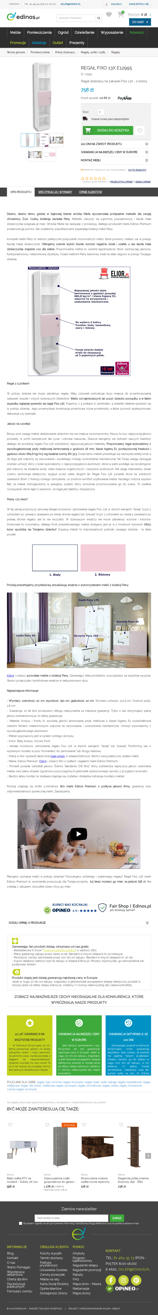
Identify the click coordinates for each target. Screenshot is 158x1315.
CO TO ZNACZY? (137, 170)
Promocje (18, 43)
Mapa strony (82, 1293)
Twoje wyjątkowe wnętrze (59, 950)
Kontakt (14, 4)
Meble (15, 32)
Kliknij (10, 675)
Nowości (137, 32)
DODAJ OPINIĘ (142, 181)
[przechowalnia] (111, 14)
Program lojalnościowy (82, 1259)
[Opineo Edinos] (122, 1289)
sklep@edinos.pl (71, 4)
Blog (10, 1253)
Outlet (58, 43)
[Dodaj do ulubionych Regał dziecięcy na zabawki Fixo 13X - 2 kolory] (140, 130)
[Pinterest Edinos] (136, 1281)
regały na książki (73, 1082)
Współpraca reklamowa (15, 1273)
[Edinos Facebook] (111, 1281)
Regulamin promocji (87, 1270)
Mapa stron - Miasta (87, 1284)
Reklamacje (81, 1288)
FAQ (76, 1279)
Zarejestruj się (139, 4)
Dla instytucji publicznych (16, 1285)
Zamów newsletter (79, 1208)
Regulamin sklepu (85, 1265)
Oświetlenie (84, 32)
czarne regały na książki (22, 1089)
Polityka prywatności (48, 1264)
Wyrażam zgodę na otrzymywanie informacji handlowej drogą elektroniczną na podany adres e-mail (81, 1223)
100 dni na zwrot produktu (101, 144)
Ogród (63, 32)
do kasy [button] (138, 22)
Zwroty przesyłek (52, 1274)
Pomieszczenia (39, 32)
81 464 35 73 (124, 1258)
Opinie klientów (51, 1288)
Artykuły (79, 1253)
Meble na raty (49, 1279)
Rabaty (78, 1274)
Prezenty (76, 43)
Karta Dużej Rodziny (54, 1284)
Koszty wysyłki (50, 1253)
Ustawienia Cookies (53, 1270)
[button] (99, 18)
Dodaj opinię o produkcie (27, 922)
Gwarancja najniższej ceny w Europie (109, 152)
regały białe (92, 1082)
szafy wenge (108, 1082)
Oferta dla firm (17, 1279)
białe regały (57, 756)
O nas (11, 1262)
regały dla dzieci (31, 1085)
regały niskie (110, 1085)
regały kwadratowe (129, 1082)
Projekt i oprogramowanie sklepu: (94, 1308)
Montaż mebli (91, 160)
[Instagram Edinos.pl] (123, 1281)
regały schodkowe (89, 1085)
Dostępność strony (53, 1293)
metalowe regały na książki (59, 1085)
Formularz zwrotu (19, 1291)
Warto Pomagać (18, 1267)
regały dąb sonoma (49, 1082)
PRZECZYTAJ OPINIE (121, 181)
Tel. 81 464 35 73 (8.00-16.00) (40, 4)
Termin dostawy (51, 1258)
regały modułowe (130, 1085)
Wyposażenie (112, 32)
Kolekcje (39, 43)
